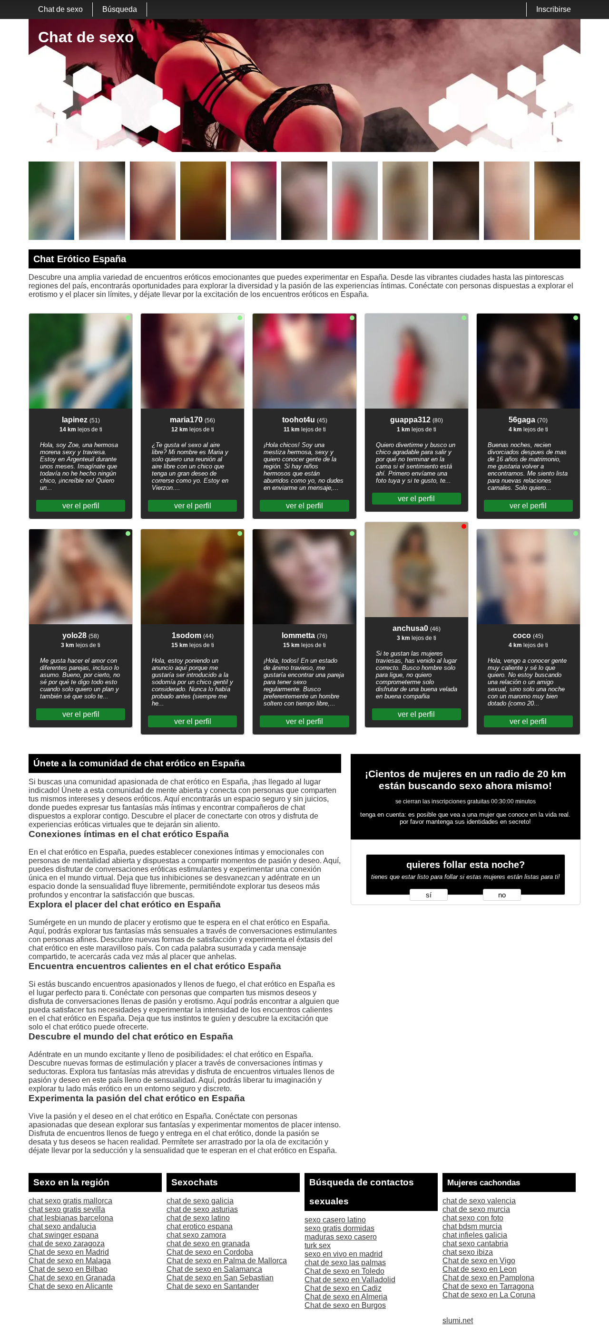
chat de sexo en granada (208, 1243)
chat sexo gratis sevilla (67, 1209)
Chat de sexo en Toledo (344, 1271)
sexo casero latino (335, 1220)
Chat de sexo (60, 9)
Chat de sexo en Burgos (345, 1305)
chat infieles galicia (474, 1235)
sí (429, 895)
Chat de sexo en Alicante (71, 1286)
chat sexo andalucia (62, 1226)
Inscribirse (553, 9)
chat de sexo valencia (479, 1201)
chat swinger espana (63, 1235)
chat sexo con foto (472, 1218)
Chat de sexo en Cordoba (210, 1252)
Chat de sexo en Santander (213, 1286)
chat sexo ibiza (467, 1252)
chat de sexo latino (198, 1218)
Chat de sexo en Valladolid (349, 1280)
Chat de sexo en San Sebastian (220, 1278)
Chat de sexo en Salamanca (214, 1269)
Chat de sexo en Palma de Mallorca (227, 1261)
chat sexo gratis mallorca (70, 1201)
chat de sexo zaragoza (67, 1243)
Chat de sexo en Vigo (478, 1261)
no (502, 895)
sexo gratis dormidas (339, 1228)
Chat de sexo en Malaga (70, 1261)
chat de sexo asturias (202, 1209)
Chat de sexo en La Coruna (488, 1295)
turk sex (317, 1245)
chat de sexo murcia (476, 1209)
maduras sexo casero (340, 1237)
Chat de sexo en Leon (479, 1269)
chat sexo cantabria (475, 1243)
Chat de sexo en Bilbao (68, 1269)
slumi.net (457, 1320)
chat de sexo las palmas (345, 1262)
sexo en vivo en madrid (343, 1254)
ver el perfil (80, 506)
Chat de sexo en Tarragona (488, 1286)
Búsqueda (119, 9)
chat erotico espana (200, 1226)
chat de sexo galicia (200, 1201)
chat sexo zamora (196, 1235)
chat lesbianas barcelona (71, 1218)
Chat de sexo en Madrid (69, 1252)
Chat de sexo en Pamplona (488, 1278)
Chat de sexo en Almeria (345, 1297)
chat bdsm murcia (472, 1226)
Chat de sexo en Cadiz (343, 1288)
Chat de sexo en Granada (72, 1278)
